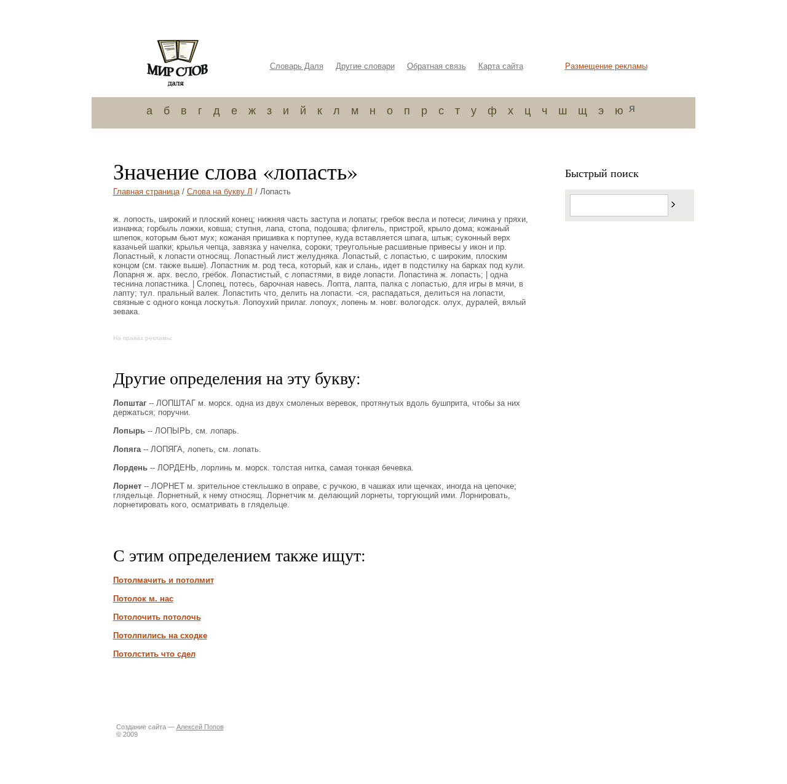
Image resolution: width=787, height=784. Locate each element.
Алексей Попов (200, 727)
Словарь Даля (296, 66)
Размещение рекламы (606, 66)
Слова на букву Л (220, 191)
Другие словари (365, 66)
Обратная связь (436, 66)
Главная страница (146, 191)
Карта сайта (500, 66)
